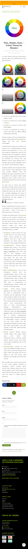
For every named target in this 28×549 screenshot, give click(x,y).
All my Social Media (8, 528)
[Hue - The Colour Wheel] (14, 28)
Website (3, 417)
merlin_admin (16, 52)
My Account (5, 487)
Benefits (4, 490)
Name (3, 405)
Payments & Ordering (7, 506)
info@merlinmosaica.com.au (10, 468)
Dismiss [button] (14, 3)
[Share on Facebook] (4, 385)
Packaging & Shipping (7, 505)
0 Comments (15, 50)
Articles (4, 500)
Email (3, 411)
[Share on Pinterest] (18, 385)
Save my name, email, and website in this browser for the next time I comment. (15, 426)
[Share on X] (9, 385)
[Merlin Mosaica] (11, 6)
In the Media (5, 525)
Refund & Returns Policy (8, 508)
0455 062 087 (6, 470)
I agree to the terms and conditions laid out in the (15, 442)
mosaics (21, 150)
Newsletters (5, 492)
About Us (4, 498)
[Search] (21, 6)
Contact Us (6, 466)
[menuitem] (21, 6)
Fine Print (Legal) (6, 503)
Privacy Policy (23, 442)
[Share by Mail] (23, 385)
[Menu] (24, 6)
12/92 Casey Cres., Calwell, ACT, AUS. (12, 472)
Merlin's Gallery (6, 523)
